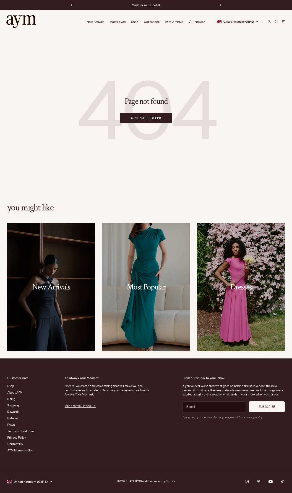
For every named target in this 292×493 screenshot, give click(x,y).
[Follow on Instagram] (247, 481)
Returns (12, 418)
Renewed (199, 21)
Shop (134, 22)
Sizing (11, 399)
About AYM (14, 392)
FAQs (11, 425)
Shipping (13, 405)
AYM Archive (174, 22)
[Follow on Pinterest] (258, 481)
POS (139, 481)
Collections (151, 22)
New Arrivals (95, 22)
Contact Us (15, 444)
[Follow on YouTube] (270, 481)
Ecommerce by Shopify (161, 481)
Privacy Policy (16, 437)
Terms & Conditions (20, 431)
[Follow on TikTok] (282, 481)
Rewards (13, 411)
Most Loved (118, 22)
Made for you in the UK (80, 406)
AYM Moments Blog (20, 450)
